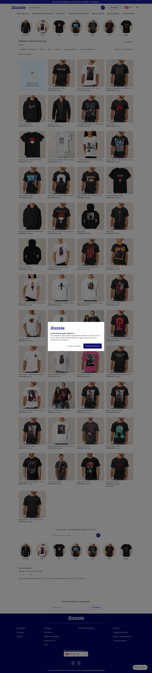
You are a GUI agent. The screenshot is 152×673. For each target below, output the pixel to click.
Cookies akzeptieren (92, 346)
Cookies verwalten (74, 346)
